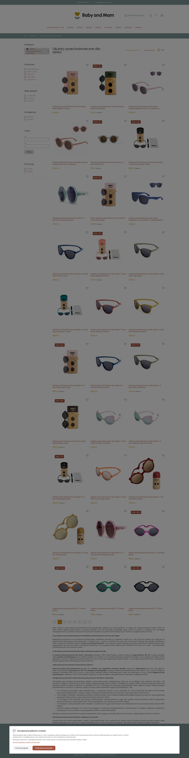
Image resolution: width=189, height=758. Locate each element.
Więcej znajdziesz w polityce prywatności (26, 742)
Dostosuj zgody (21, 748)
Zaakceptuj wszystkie (44, 748)
